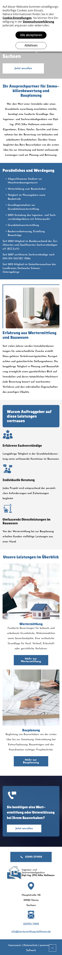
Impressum (14, 945)
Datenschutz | (31, 945)
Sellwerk (31, 950)
